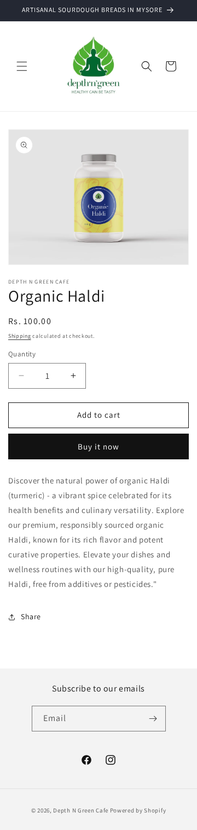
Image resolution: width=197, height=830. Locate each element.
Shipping (19, 335)
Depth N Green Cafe (80, 810)
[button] (22, 66)
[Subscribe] (153, 718)
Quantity (22, 354)
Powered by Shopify (138, 810)
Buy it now (98, 446)
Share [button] (31, 616)
